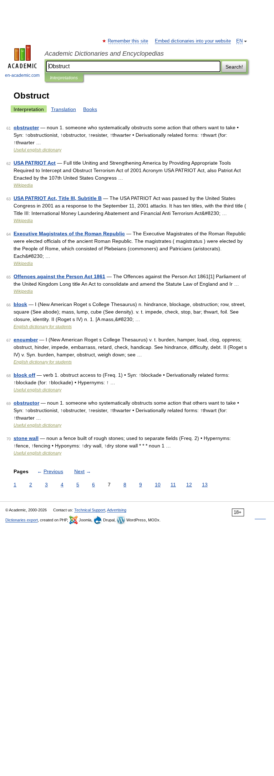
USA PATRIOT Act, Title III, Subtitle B (58, 198)
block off (24, 375)
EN (239, 41)
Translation (63, 109)
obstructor (26, 403)
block (20, 304)
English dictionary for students (43, 326)
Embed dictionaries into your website (193, 41)
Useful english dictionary (37, 149)
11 (173, 484)
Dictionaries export (21, 520)
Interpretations (64, 77)
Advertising (116, 510)
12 (189, 484)
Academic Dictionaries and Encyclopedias (104, 53)
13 (205, 484)
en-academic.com (22, 75)
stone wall (26, 438)
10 (158, 484)
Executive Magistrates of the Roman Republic (69, 233)
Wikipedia (23, 185)
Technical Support (89, 510)
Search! (234, 67)
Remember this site (128, 41)
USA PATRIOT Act (35, 163)
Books (90, 109)
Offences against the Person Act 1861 (59, 276)
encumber (26, 339)
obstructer (26, 127)
